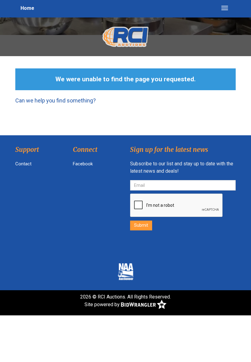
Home (27, 8)
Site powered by (102, 304)
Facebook (83, 164)
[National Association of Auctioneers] (125, 271)
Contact (23, 164)
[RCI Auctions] (125, 36)
